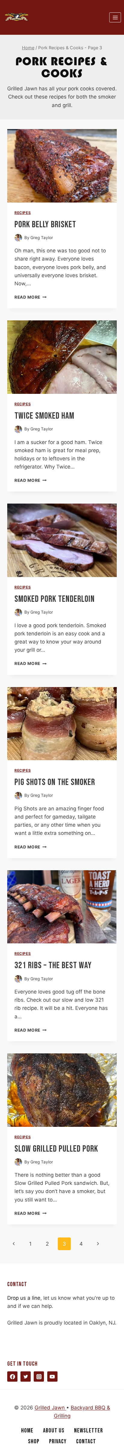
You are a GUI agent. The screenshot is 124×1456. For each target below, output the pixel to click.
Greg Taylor (41, 237)
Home (27, 1430)
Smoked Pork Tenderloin (54, 599)
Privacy (58, 1441)
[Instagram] (39, 1376)
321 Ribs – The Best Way (53, 965)
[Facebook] (12, 1376)
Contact (86, 1441)
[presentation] (62, 166)
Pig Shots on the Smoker (54, 782)
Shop (33, 1441)
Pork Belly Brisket (45, 224)
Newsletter (88, 1430)
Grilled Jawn (50, 1408)
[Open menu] (115, 17)
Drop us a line (23, 1298)
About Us (53, 1430)
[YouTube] (52, 1376)
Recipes (22, 212)
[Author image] (18, 238)
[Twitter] (25, 1376)
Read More (30, 297)
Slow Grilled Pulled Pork (56, 1148)
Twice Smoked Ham (44, 415)
